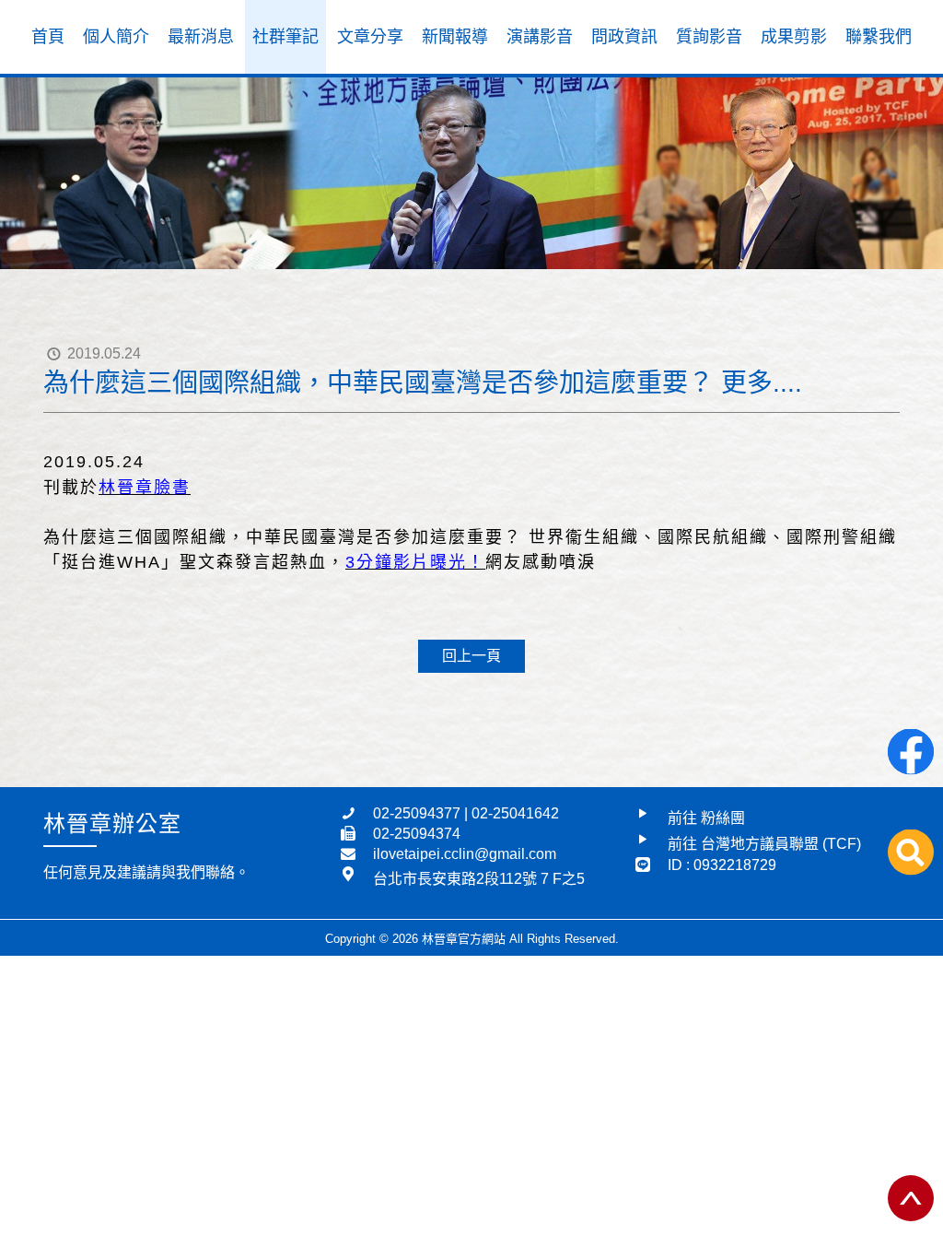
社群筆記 (285, 37)
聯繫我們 (878, 37)
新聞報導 (455, 37)
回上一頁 (471, 656)
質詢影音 (709, 37)
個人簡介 (116, 37)
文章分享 (370, 37)
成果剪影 (794, 37)
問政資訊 (624, 37)
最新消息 (201, 37)
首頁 (47, 37)
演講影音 (539, 37)
